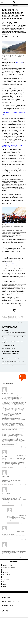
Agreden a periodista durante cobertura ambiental (14, 366)
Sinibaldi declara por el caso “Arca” (10, 358)
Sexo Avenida (6, 579)
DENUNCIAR (10, 467)
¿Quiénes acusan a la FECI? (8, 356)
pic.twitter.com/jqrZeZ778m (9, 263)
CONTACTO (4, 598)
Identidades (5, 572)
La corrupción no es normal (9, 567)
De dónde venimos (7, 581)
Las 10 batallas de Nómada (8, 348)
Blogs (4, 584)
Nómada (7, 36)
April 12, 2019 (17, 266)
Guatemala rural (6, 577)
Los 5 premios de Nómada (8, 345)
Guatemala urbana (7, 574)
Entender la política (7, 565)
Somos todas (6, 570)
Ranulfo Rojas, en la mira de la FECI (10, 353)
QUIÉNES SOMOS (6, 597)
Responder (4, 467)
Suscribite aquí (19, 62)
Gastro (4, 586)
